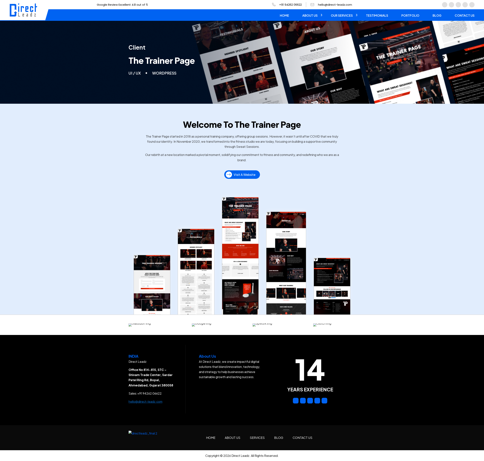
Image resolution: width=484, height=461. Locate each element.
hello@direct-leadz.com (335, 5)
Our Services (342, 15)
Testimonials (377, 15)
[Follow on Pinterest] (465, 4)
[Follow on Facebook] (444, 4)
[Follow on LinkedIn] (458, 4)
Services (257, 438)
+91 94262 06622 (290, 5)
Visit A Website (244, 175)
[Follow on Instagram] (451, 4)
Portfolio (410, 15)
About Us (310, 15)
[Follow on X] (472, 4)
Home (284, 15)
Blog (437, 15)
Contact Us (465, 15)
